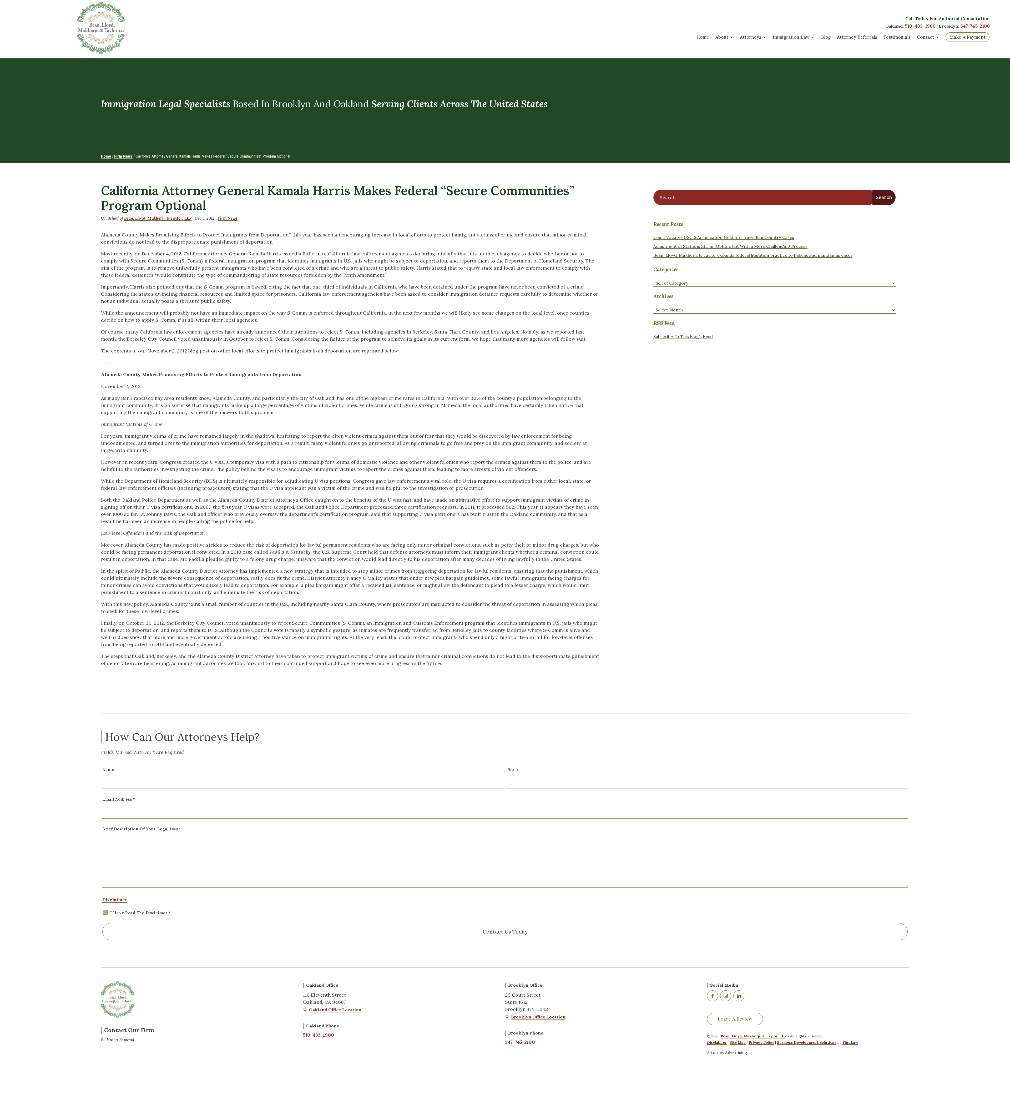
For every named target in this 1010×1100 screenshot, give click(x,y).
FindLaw (850, 1042)
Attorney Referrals (857, 37)
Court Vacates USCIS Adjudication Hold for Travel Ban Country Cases (723, 237)
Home (702, 37)
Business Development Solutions (806, 1042)
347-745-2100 (975, 26)
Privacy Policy (761, 1042)
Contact (925, 37)
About (721, 37)
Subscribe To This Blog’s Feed (683, 336)
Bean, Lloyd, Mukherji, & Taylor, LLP (157, 218)
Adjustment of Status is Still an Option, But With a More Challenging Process (730, 246)
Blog (826, 37)
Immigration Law (791, 37)
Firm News (228, 218)
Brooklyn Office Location (538, 1017)
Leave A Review (735, 1019)
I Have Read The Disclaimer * (140, 913)
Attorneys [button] (750, 37)
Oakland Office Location (335, 1009)
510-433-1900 (920, 26)
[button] (1002, 1059)
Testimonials (897, 37)
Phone (512, 769)
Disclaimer (114, 900)
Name (108, 769)
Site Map (738, 1042)
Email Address (118, 799)
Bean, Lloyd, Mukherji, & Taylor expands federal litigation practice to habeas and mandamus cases (752, 255)
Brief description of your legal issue (141, 829)
